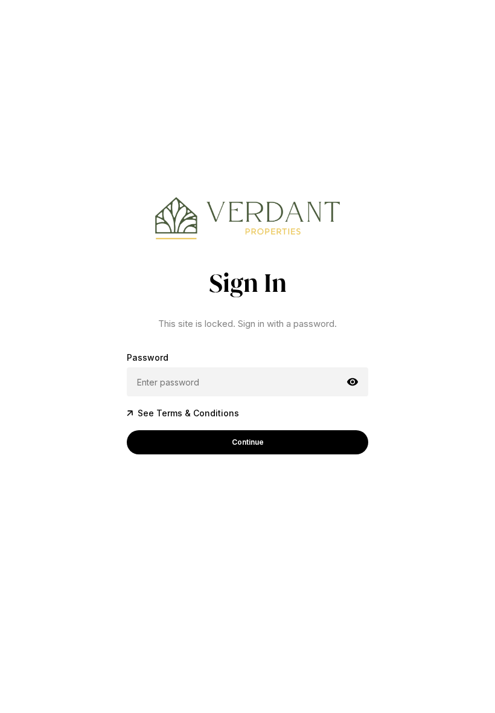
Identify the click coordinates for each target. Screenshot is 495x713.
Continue (248, 442)
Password (147, 358)
